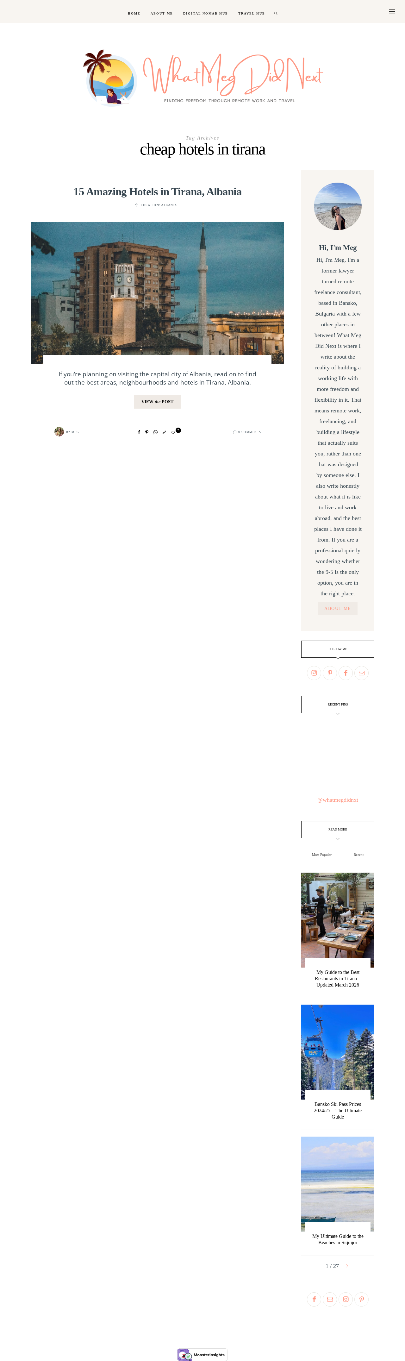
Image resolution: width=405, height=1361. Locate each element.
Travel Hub (251, 13)
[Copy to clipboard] (164, 432)
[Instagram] (314, 673)
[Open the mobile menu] (392, 11)
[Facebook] (139, 432)
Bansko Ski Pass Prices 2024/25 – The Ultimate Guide (338, 1110)
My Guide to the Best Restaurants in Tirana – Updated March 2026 (338, 978)
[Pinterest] (147, 432)
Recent (359, 854)
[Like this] (174, 432)
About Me (162, 13)
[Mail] (361, 673)
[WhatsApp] (155, 432)
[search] (276, 11)
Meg (75, 432)
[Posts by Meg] (59, 431)
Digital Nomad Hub (205, 13)
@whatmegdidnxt (337, 800)
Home (134, 13)
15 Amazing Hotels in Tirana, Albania (157, 191)
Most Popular (322, 854)
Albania (169, 205)
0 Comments (249, 432)
